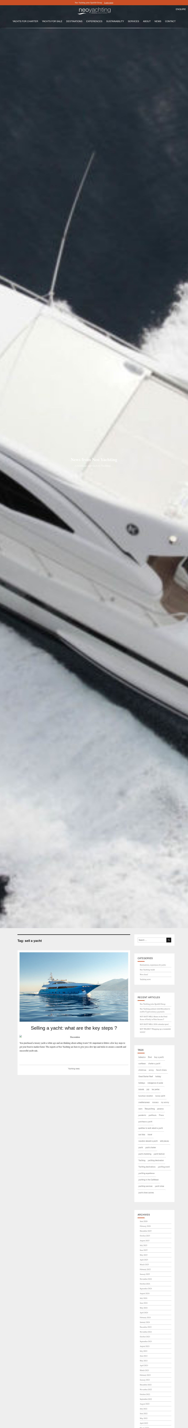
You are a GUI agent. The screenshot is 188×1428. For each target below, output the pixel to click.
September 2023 (146, 1341)
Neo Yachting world (147, 969)
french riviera (161, 1070)
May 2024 (144, 1308)
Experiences (94, 21)
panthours (152, 1115)
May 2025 (144, 1255)
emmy (151, 1070)
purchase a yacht (145, 1121)
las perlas (156, 1089)
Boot (150, 1057)
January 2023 (145, 1380)
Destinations (74, 21)
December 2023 (146, 1327)
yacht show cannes (146, 1192)
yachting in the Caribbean (148, 1179)
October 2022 (145, 1394)
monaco (155, 1102)
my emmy (165, 1102)
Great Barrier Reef (145, 1076)
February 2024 (145, 1317)
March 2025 (144, 1264)
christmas (142, 1070)
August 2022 (144, 1404)
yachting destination (156, 1160)
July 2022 (143, 1408)
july (148, 1089)
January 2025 (145, 1274)
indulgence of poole (155, 1083)
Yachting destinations (147, 1166)
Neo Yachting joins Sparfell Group (152, 1004)
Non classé (144, 974)
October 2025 (145, 1235)
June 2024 (144, 1303)
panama (160, 1108)
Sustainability (115, 21)
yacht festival (159, 1153)
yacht (140, 1147)
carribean (142, 1063)
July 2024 (143, 1298)
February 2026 (145, 1226)
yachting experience (146, 1173)
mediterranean (144, 1102)
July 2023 (143, 1351)
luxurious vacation (145, 1095)
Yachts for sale (52, 21)
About (147, 21)
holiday (158, 1076)
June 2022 (144, 1413)
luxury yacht (160, 1095)
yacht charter (150, 1147)
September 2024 (146, 1288)
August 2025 (144, 1240)
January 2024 (145, 1322)
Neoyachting (150, 1108)
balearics (142, 1057)
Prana (161, 1115)
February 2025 (145, 1269)
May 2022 (144, 1418)
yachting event (164, 1166)
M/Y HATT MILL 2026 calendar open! (154, 1024)
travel (150, 1134)
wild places (164, 1141)
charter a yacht (154, 1063)
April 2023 (144, 1365)
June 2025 (144, 1250)
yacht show (159, 1186)
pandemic (142, 1115)
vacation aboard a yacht (148, 1141)
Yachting (141, 1160)
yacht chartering (144, 1153)
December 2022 (146, 1384)
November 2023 (146, 1332)
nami (140, 1108)
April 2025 (144, 1259)
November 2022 (146, 1389)
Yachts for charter (25, 21)
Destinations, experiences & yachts (153, 965)
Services (133, 21)
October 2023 (145, 1336)
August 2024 (144, 1293)
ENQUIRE (181, 9)
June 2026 (144, 1221)
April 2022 (144, 1423)
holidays (141, 1083)
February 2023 (145, 1375)
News (158, 21)
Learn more (108, 2)
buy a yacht (159, 1057)
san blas (141, 1134)
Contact (170, 21)
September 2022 (146, 1399)
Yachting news (74, 1068)
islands (141, 1089)
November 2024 (146, 1279)
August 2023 (144, 1346)
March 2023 (144, 1370)
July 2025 (143, 1245)
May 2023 (144, 1360)
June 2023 (144, 1356)
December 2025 (146, 1231)
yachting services (145, 1186)
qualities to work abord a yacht (150, 1128)
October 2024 (145, 1283)
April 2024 (144, 1312)
